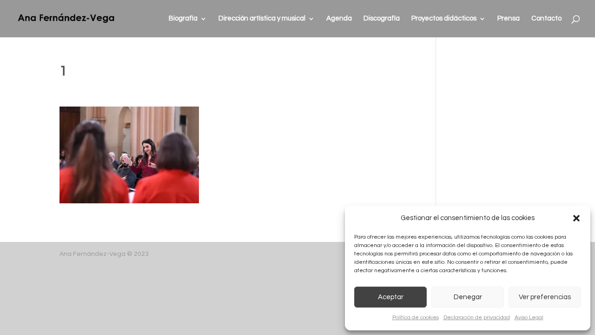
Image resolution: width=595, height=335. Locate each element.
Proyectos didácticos (443, 18)
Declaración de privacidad (476, 318)
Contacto (546, 18)
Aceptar (390, 297)
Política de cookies (415, 318)
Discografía (382, 18)
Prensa (508, 18)
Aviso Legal (529, 318)
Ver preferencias (545, 297)
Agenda (339, 18)
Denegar (468, 297)
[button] (576, 218)
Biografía (183, 18)
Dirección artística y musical (261, 18)
